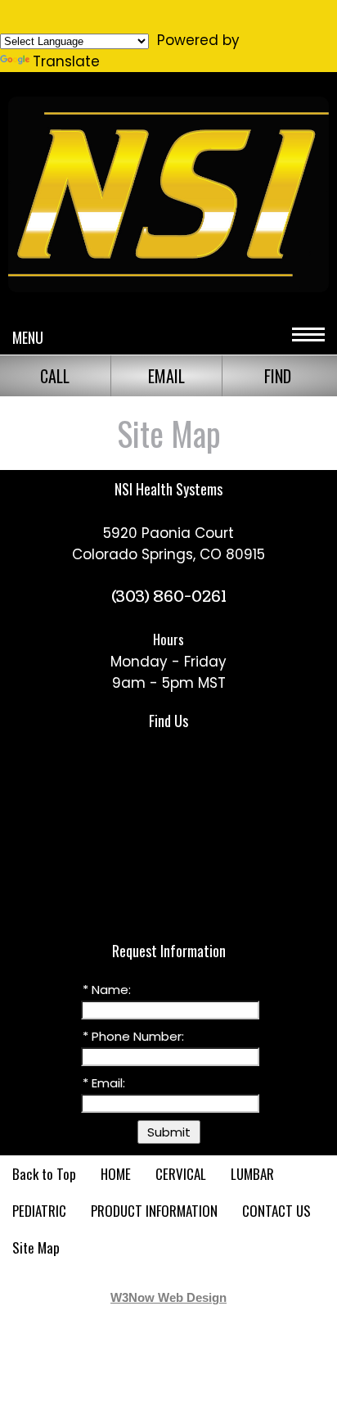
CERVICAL (180, 1174)
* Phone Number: (133, 1036)
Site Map (36, 1247)
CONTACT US (276, 1210)
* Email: (104, 1082)
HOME (116, 1174)
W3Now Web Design (168, 1297)
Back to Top (44, 1174)
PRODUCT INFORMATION (154, 1210)
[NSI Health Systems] (168, 291)
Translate (66, 61)
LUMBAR (252, 1174)
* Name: (107, 989)
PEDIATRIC (39, 1210)
